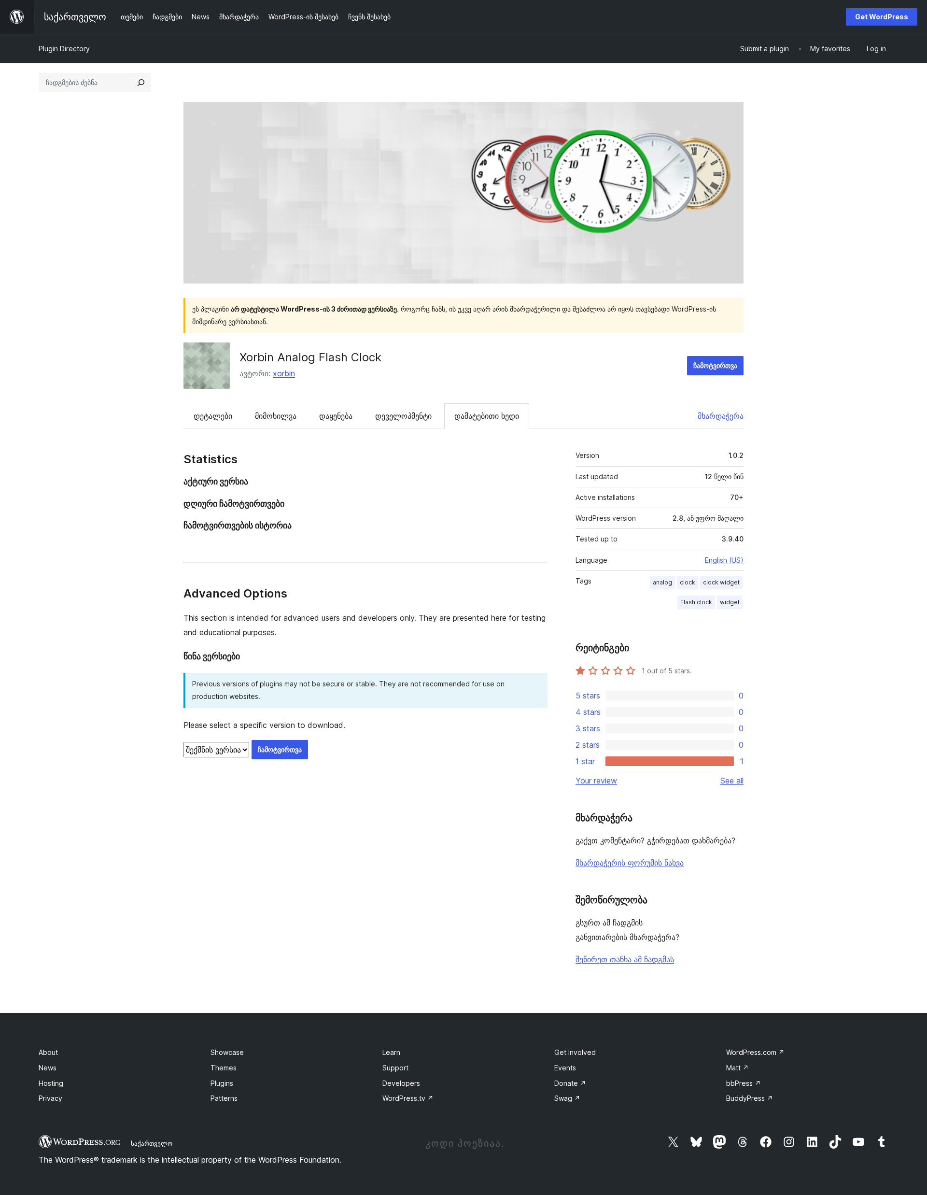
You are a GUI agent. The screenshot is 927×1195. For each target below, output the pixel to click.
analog (662, 582)
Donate (570, 1083)
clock (687, 582)
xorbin (284, 373)
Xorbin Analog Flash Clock (310, 357)
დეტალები (213, 416)
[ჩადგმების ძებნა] (141, 82)
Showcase (227, 1052)
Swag (567, 1098)
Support (395, 1068)
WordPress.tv (408, 1098)
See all (732, 780)
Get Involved (575, 1052)
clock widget (721, 582)
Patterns (224, 1098)
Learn (391, 1052)
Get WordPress (881, 17)
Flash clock (696, 602)
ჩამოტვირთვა (715, 365)
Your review (596, 780)
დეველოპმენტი (403, 416)
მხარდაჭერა (721, 416)
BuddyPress (749, 1098)
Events (565, 1068)
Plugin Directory (64, 48)
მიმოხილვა (275, 416)
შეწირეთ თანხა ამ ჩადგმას (625, 959)
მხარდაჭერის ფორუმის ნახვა (630, 863)
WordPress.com (755, 1052)
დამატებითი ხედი (486, 416)
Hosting (51, 1083)
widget (730, 602)
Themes (224, 1068)
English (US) (724, 560)
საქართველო (151, 1143)
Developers (401, 1083)
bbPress (743, 1083)
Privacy (50, 1098)
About (48, 1052)
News (47, 1068)
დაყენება (335, 416)
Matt (737, 1068)
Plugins (222, 1083)
